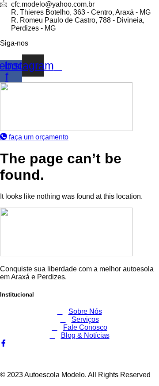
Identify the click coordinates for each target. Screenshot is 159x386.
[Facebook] (3, 343)
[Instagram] (2, 351)
